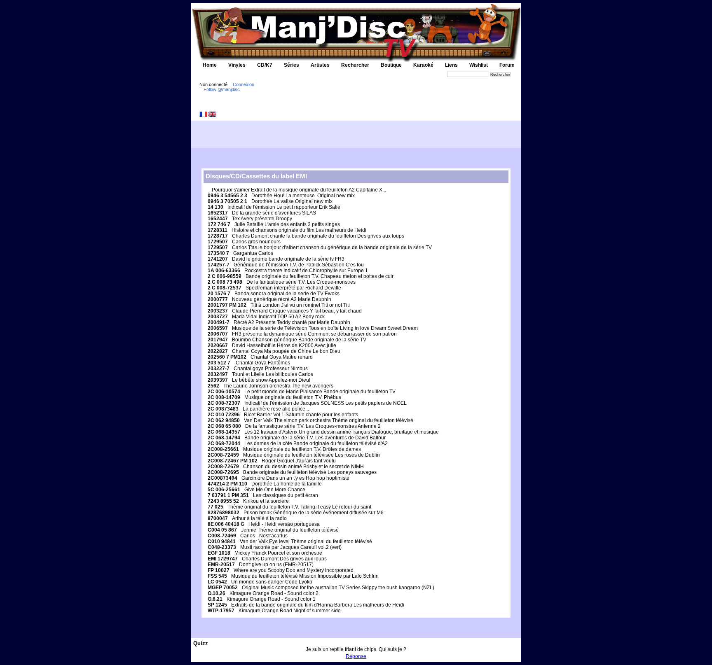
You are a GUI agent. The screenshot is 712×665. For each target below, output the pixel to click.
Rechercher (355, 65)
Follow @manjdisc (222, 89)
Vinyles (237, 65)
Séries (291, 65)
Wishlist (478, 65)
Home (210, 65)
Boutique (391, 65)
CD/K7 (264, 65)
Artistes (320, 65)
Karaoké (423, 65)
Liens (451, 65)
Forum (507, 65)
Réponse (356, 656)
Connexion (243, 84)
